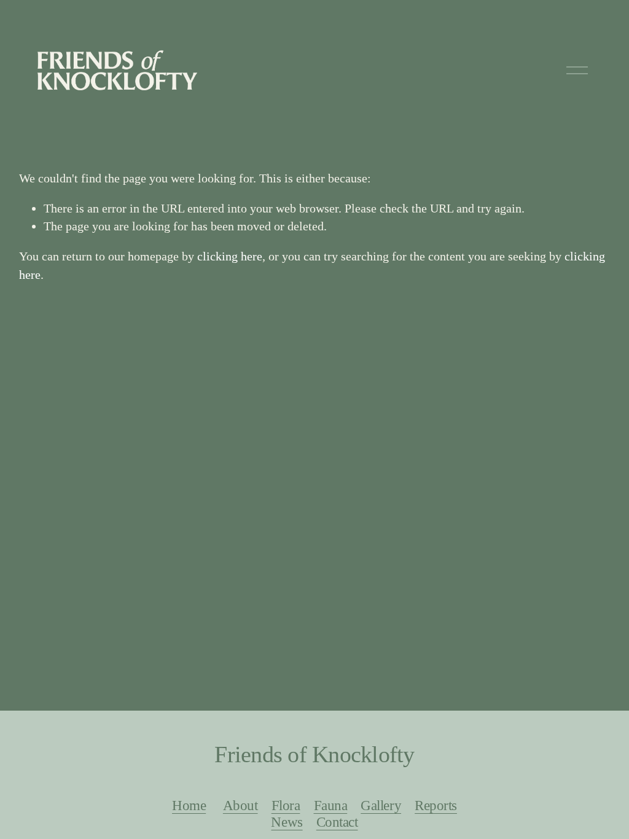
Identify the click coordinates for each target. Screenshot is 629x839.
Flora (286, 805)
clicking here (229, 256)
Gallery (381, 805)
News (286, 822)
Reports (436, 805)
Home (189, 805)
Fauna (331, 805)
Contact (337, 822)
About (240, 805)
